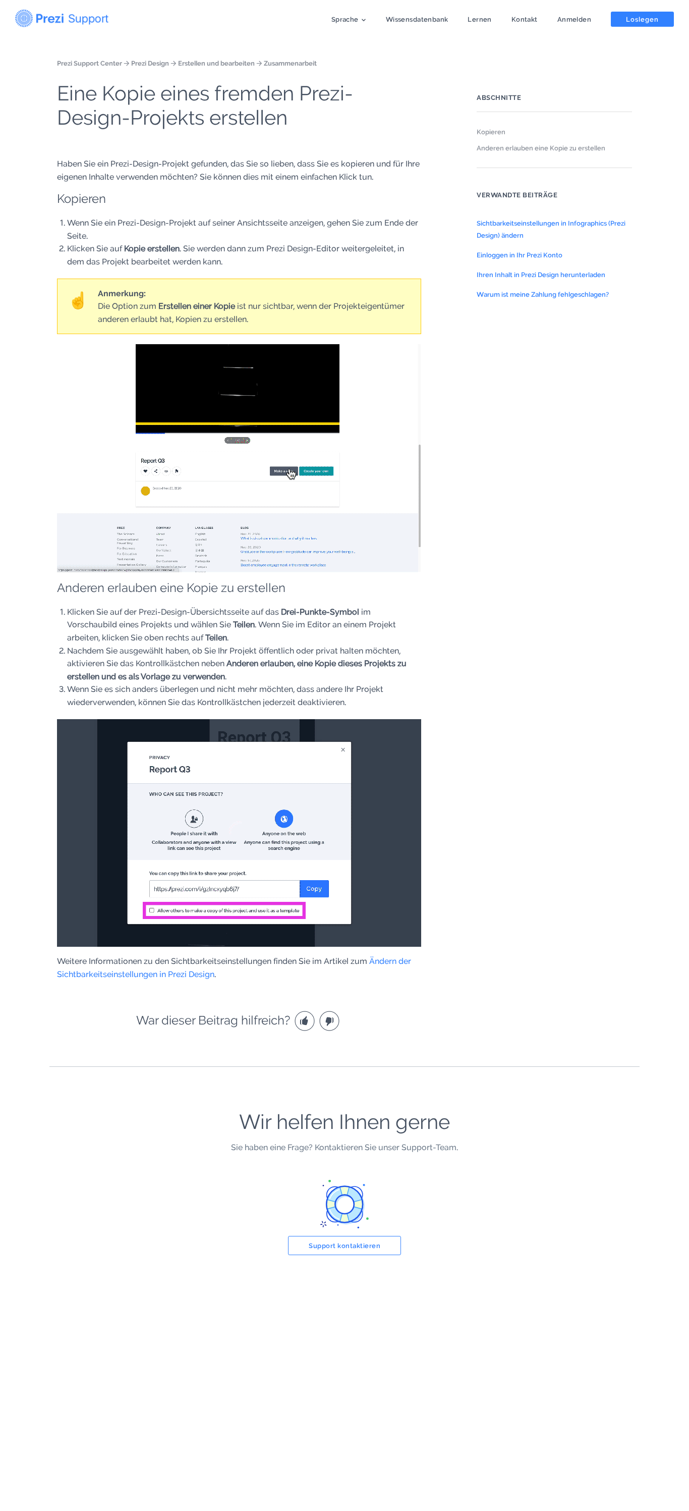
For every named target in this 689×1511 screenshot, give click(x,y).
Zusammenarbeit (290, 63)
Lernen (479, 19)
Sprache (345, 19)
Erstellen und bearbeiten (216, 63)
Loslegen (642, 19)
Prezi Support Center (89, 63)
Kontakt (524, 19)
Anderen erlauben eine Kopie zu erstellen (541, 148)
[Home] (61, 16)
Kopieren (491, 132)
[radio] (306, 1020)
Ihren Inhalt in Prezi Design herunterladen (541, 275)
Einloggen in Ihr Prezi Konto (519, 255)
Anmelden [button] (574, 19)
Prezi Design (150, 63)
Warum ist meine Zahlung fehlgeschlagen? (543, 294)
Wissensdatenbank (417, 19)
